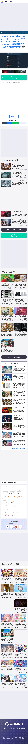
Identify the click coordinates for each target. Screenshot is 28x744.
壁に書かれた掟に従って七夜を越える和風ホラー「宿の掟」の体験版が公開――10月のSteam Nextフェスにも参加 (21, 611)
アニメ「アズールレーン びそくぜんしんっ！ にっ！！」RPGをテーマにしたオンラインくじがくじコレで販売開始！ (7, 350)
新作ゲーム (4, 567)
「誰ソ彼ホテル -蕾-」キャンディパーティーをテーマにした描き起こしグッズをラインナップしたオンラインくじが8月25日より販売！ (7, 657)
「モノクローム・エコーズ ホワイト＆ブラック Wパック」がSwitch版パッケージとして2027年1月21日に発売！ (7, 302)
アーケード (12, 490)
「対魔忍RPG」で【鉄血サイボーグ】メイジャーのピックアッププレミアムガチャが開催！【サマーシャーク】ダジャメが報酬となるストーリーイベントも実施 (7, 687)
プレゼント (11, 515)
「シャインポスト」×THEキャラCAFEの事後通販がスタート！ (7, 670)
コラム (5, 508)
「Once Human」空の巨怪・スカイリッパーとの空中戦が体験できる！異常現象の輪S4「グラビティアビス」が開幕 (19, 182)
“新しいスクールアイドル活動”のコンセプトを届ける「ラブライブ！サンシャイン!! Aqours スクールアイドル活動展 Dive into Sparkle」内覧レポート (21, 596)
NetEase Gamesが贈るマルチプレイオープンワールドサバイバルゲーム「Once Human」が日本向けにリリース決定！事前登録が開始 (14, 41)
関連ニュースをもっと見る (14, 230)
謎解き (5, 496)
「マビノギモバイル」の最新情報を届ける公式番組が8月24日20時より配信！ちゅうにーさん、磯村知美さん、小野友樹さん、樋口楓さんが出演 (7, 642)
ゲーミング (17, 493)
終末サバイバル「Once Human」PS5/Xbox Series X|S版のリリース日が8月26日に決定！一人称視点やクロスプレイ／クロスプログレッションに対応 (19, 166)
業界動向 (5, 502)
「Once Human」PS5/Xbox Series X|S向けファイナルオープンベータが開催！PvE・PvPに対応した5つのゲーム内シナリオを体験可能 (19, 175)
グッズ (16, 496)
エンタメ (10, 496)
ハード (5, 493)
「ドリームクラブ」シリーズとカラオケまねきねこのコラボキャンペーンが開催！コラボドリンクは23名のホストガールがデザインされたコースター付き (21, 626)
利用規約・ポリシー (15, 728)
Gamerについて (6, 728)
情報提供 (23, 728)
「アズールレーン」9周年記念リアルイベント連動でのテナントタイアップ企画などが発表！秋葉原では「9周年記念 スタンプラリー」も (7, 626)
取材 (4, 505)
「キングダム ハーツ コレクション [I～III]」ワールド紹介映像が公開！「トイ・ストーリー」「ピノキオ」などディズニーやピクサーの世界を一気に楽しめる (7, 287)
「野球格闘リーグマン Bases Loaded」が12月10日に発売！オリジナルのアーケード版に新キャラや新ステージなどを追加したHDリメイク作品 (21, 671)
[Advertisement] (14, 17)
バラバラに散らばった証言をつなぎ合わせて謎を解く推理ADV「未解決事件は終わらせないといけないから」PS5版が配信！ (21, 334)
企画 (9, 508)
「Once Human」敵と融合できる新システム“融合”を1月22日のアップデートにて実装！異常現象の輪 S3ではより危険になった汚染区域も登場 (19, 222)
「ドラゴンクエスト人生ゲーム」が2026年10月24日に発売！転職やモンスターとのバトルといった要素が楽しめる (21, 285)
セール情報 (11, 567)
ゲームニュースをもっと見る (18, 448)
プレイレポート (11, 505)
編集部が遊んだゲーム (17, 512)
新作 (4, 487)
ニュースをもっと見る (14, 357)
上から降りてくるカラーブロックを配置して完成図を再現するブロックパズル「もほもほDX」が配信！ (7, 595)
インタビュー (19, 505)
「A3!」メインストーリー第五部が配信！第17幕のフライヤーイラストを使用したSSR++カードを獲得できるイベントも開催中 (21, 318)
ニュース (5, 32)
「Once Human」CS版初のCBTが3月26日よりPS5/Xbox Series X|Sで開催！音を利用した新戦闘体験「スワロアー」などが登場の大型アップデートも (19, 214)
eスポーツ (12, 502)
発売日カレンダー (7, 512)
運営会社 (17, 731)
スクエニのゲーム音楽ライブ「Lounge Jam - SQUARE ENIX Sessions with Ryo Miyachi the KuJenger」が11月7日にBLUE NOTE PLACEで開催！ (7, 335)
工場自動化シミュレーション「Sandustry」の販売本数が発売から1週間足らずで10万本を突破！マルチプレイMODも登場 (7, 318)
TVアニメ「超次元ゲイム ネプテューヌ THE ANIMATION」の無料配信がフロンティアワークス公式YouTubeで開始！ (21, 686)
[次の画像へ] (14, 60)
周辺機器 (10, 493)
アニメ (5, 499)
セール (5, 515)
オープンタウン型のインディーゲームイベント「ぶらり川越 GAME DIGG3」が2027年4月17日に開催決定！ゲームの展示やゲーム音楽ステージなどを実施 (21, 657)
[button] (1, 71)
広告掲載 (11, 731)
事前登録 (9, 487)
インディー (6, 490)
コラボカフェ (22, 496)
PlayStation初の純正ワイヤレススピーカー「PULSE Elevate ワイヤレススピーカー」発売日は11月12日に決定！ (21, 302)
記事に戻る (14, 116)
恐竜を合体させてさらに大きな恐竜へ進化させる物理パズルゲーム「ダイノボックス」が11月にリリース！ (21, 581)
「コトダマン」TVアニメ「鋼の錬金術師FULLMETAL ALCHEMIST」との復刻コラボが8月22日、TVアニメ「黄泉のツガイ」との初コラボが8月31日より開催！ (7, 582)
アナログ (19, 490)
